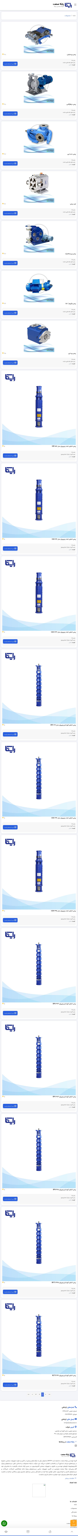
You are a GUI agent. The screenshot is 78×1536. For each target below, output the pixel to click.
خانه (74, 16)
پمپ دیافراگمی (71, 104)
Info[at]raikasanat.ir (70, 1423)
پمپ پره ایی (72, 353)
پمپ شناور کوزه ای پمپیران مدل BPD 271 (63, 725)
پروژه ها (74, 1516)
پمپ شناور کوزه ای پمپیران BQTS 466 (64, 1375)
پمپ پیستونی (71, 55)
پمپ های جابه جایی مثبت (69, 62)
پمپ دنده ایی (71, 154)
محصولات (74, 1508)
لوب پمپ (73, 204)
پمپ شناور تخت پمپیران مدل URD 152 (64, 446)
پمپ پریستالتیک (70, 254)
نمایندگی (74, 1512)
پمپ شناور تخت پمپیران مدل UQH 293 (63, 818)
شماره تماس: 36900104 (70, 1411)
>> (28, 1395)
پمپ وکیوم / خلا (71, 304)
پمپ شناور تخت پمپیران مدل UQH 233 (63, 632)
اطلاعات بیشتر (69, 1478)
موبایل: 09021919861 (71, 1414)
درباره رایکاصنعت (72, 1523)
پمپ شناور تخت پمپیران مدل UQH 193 (64, 539)
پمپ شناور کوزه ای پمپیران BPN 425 (64, 1190)
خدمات (74, 1520)
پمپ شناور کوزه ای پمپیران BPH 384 (64, 1097)
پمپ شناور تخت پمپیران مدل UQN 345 (63, 911)
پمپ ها (73, 60)
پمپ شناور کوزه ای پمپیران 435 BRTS (64, 1283)
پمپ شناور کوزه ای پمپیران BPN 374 (64, 1004)
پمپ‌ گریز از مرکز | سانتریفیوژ (68, 454)
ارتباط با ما (73, 1527)
